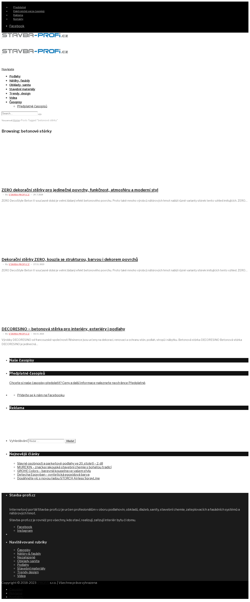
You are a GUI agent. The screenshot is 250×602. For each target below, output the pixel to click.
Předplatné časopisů (32, 106)
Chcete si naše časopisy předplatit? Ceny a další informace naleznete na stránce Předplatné (77, 383)
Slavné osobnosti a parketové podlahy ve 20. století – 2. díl (60, 463)
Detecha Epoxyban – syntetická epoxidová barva (53, 474)
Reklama (18, 15)
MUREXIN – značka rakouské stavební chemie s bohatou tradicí (64, 467)
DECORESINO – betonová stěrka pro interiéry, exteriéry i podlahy (63, 329)
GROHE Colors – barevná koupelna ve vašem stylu (54, 471)
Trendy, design (19, 93)
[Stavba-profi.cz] (35, 37)
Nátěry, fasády (19, 80)
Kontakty (18, 19)
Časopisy (15, 102)
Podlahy (15, 76)
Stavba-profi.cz (19, 194)
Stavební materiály (22, 89)
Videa (13, 98)
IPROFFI (43, 583)
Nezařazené (26, 557)
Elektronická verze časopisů (29, 11)
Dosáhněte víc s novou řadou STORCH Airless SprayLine (58, 478)
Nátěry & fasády (29, 554)
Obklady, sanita (20, 85)
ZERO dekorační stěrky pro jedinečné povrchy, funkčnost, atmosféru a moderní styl (80, 190)
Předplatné (19, 7)
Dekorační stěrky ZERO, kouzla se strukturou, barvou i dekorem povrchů (70, 259)
